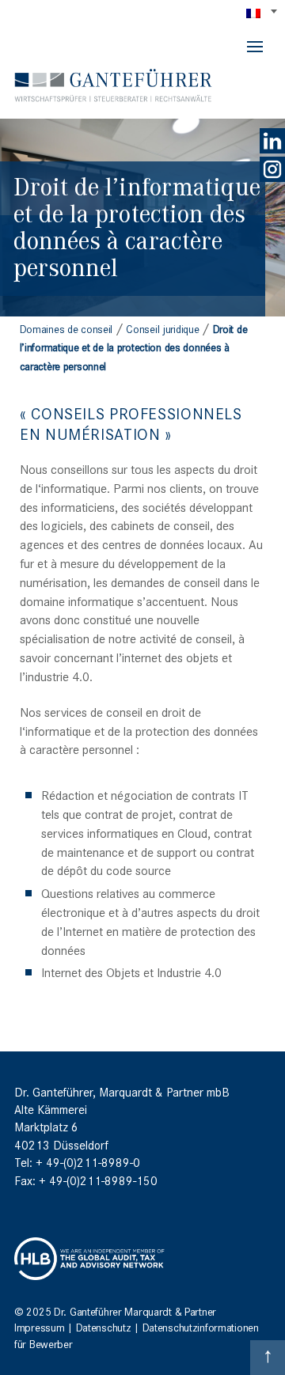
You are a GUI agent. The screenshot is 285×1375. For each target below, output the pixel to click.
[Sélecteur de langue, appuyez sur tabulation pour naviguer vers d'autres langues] (263, 12)
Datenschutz (103, 1327)
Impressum (39, 1327)
